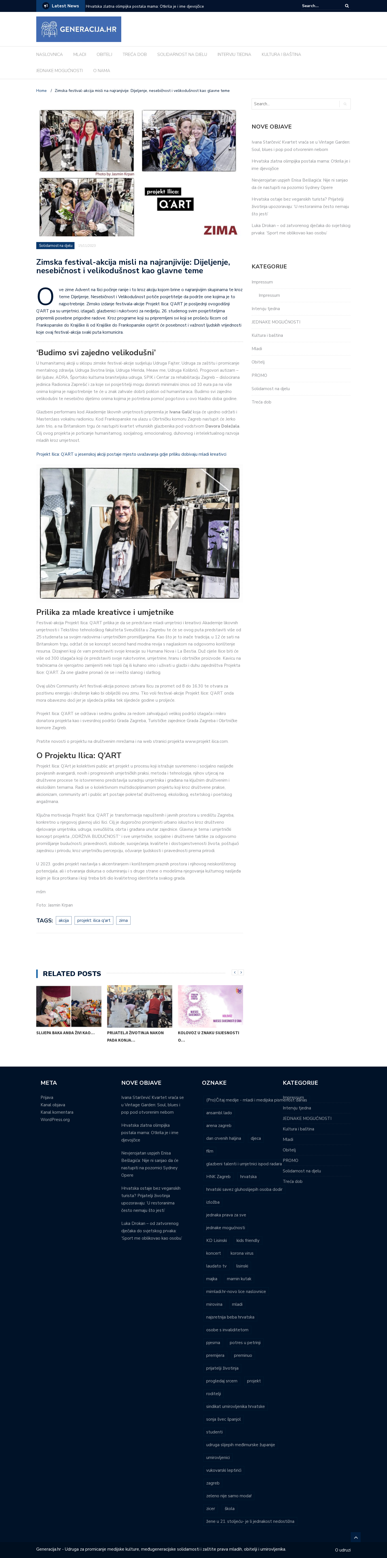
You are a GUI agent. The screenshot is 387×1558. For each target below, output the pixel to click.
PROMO (259, 375)
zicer (210, 1508)
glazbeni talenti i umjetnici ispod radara (244, 1164)
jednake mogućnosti (225, 1228)
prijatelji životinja (222, 1368)
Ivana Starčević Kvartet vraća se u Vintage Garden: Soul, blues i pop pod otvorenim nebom (152, 1105)
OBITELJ (104, 54)
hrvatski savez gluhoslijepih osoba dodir (244, 1189)
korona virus (242, 1253)
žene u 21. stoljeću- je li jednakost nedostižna (250, 1521)
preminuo (243, 1355)
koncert (213, 1253)
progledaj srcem (221, 1381)
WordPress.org (55, 1119)
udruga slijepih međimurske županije (240, 1445)
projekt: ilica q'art (93, 920)
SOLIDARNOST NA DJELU (182, 54)
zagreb (213, 1483)
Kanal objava (53, 1105)
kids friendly (248, 1240)
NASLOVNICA (49, 54)
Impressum (262, 282)
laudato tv (216, 1266)
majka (211, 1279)
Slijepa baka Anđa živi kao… (65, 1032)
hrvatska (248, 1176)
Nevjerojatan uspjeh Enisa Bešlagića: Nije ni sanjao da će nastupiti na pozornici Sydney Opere (156, 10)
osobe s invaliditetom (227, 1330)
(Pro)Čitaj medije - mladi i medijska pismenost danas (256, 1100)
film (209, 1151)
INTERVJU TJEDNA (234, 54)
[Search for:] (319, 6)
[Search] (347, 6)
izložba (213, 1202)
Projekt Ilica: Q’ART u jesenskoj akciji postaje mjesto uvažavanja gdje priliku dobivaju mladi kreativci (131, 454)
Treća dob (261, 402)
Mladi (257, 349)
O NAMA (101, 70)
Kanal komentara (57, 1112)
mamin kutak (239, 1279)
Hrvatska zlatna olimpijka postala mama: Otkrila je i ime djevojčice (149, 1132)
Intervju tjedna (266, 309)
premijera (215, 1355)
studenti (214, 1432)
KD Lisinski (216, 1240)
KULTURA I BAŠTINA (281, 54)
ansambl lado (219, 1113)
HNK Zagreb (218, 1176)
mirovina (214, 1304)
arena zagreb (218, 1125)
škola (230, 1508)
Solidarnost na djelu (56, 245)
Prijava (47, 1097)
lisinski (242, 1266)
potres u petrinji (245, 1342)
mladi (237, 1304)
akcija (64, 920)
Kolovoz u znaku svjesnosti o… (208, 1036)
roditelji (213, 1394)
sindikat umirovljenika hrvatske (235, 1406)
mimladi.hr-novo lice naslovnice (236, 1291)
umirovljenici (218, 1457)
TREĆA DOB (135, 54)
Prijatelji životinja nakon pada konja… (135, 1036)
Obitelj (258, 362)
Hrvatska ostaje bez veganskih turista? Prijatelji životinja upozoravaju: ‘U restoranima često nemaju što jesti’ (300, 206)
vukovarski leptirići (223, 1470)
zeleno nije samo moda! (229, 1496)
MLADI (79, 54)
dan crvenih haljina (223, 1138)
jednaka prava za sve (226, 1215)
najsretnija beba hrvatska (230, 1317)
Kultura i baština (267, 335)
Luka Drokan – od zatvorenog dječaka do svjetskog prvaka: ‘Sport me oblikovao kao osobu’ (151, 1231)
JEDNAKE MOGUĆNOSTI (59, 70)
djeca (256, 1138)
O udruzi (343, 1550)
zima (123, 920)
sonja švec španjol (223, 1419)
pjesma (213, 1342)
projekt (254, 1381)
